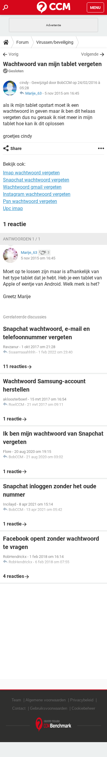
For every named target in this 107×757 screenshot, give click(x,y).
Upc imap (13, 208)
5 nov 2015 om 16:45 (62, 93)
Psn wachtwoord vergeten (30, 201)
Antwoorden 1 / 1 (21, 239)
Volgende (89, 54)
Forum (22, 42)
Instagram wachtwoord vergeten (36, 194)
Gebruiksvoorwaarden (48, 708)
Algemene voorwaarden (46, 700)
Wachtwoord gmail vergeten (32, 187)
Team (16, 700)
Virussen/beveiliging (54, 42)
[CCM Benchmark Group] (53, 724)
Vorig (13, 54)
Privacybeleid (81, 700)
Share (16, 148)
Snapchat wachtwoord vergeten (36, 180)
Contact (19, 708)
